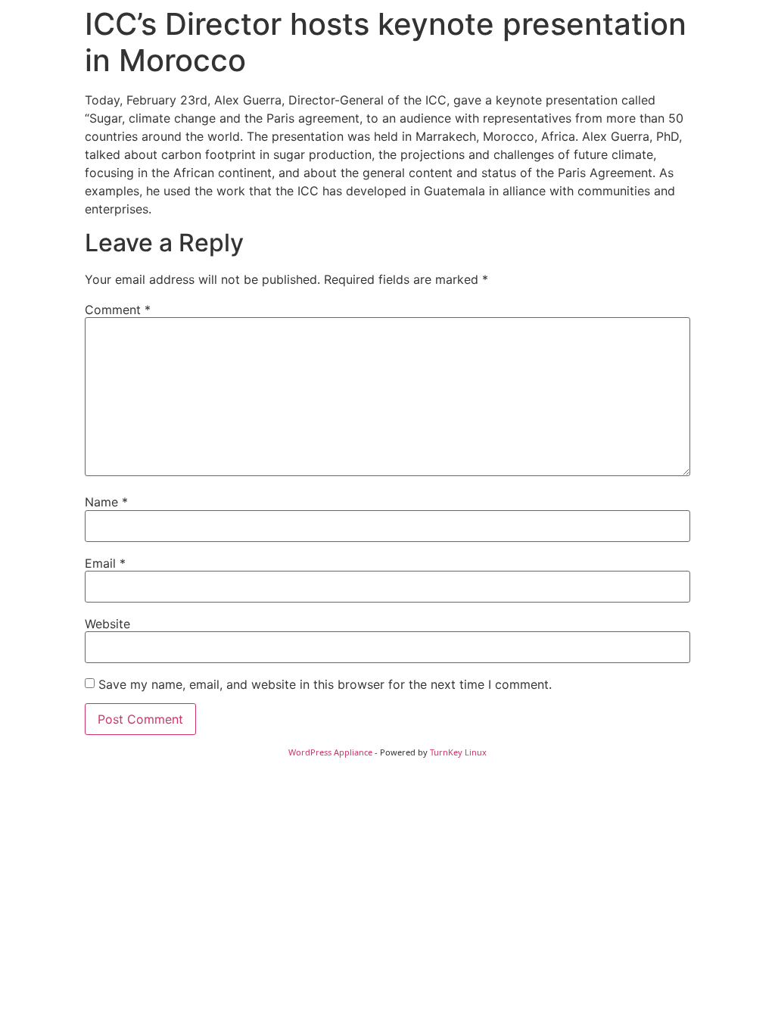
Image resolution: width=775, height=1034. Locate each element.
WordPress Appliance (330, 752)
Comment (118, 310)
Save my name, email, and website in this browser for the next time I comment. (325, 684)
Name (106, 502)
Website (107, 624)
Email (105, 563)
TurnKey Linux (458, 752)
